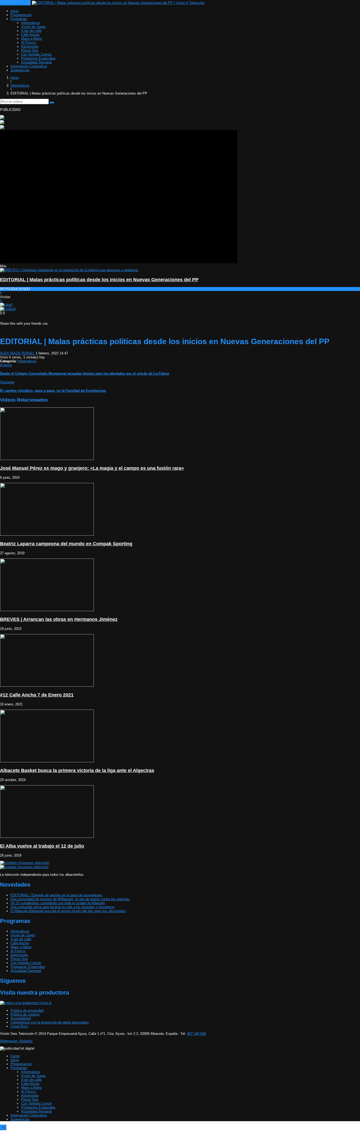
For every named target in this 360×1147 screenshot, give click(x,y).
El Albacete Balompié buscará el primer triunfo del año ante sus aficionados (68, 911)
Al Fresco (28, 43)
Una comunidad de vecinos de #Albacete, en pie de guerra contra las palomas (70, 899)
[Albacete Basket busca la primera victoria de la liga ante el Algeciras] (47, 761)
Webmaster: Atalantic (16, 1041)
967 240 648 (196, 1034)
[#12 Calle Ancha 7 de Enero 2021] (47, 686)
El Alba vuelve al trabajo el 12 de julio (42, 846)
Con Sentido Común (36, 54)
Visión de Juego (33, 27)
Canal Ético (19, 1026)
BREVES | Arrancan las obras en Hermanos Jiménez (59, 619)
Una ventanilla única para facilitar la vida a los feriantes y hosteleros (63, 907)
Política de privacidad (27, 1010)
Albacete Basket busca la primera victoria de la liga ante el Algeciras (77, 770)
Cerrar (15, 1056)
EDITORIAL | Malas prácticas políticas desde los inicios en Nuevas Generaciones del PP (99, 279)
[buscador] (52, 102)
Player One (29, 50)
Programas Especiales (38, 58)
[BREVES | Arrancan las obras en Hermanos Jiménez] (47, 610)
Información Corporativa (29, 66)
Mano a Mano (31, 39)
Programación (21, 15)
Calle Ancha (30, 35)
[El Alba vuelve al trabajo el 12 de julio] (47, 837)
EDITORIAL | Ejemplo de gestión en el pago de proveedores (56, 895)
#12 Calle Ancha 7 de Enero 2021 (37, 695)
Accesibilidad (21, 1018)
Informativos (30, 23)
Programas (19, 19)
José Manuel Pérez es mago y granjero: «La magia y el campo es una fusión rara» (92, 468)
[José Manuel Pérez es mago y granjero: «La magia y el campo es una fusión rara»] (47, 459)
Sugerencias (20, 70)
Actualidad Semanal (36, 62)
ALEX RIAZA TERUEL (17, 353)
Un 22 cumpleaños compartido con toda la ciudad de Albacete (58, 903)
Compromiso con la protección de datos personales (50, 1022)
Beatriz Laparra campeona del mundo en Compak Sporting (66, 543)
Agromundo (29, 46)
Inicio (15, 11)
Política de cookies (25, 1014)
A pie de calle (31, 31)
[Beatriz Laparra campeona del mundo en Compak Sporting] (47, 534)
